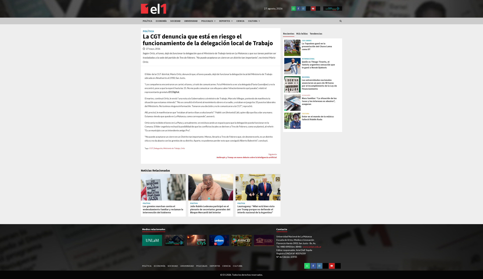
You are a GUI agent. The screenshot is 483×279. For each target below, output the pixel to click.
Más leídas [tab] (302, 33)
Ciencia (240, 21)
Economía (161, 21)
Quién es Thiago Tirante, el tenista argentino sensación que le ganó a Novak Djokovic (318, 64)
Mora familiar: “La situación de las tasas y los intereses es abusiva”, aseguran (319, 101)
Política (147, 21)
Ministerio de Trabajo (171, 148)
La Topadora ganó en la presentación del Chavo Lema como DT (317, 46)
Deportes (224, 21)
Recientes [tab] (288, 33)
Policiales (207, 21)
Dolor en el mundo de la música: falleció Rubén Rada (318, 118)
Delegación (158, 148)
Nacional (306, 77)
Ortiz (183, 148)
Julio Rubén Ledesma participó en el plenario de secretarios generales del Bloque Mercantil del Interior (210, 209)
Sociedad (175, 21)
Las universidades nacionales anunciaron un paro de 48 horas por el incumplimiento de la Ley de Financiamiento (319, 84)
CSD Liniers (306, 40)
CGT (151, 148)
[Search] (340, 21)
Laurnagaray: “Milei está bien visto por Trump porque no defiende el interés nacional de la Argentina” (256, 209)
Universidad (191, 21)
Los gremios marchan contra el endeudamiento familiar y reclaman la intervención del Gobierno (163, 209)
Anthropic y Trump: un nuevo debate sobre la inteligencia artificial (247, 156)
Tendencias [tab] (316, 33)
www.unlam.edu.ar (312, 246)
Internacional (308, 59)
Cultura (252, 21)
